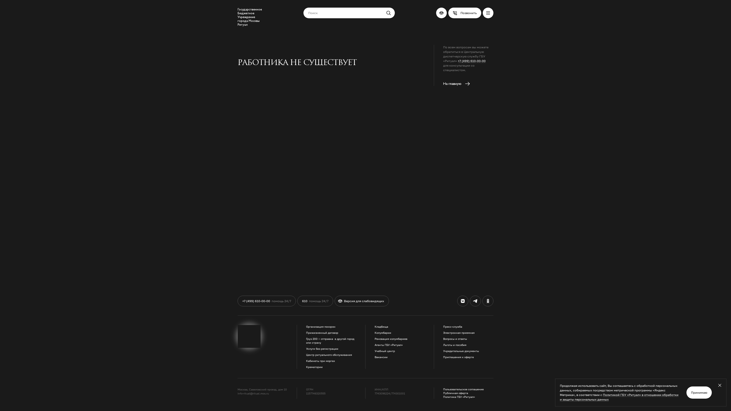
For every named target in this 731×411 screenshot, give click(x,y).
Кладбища (381, 326)
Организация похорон (320, 326)
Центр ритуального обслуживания (329, 354)
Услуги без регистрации (322, 348)
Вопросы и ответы (455, 338)
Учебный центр (385, 351)
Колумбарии (383, 332)
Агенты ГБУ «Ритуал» (389, 344)
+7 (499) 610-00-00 (472, 61)
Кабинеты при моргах (320, 360)
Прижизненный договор (322, 332)
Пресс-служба (452, 326)
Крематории (314, 367)
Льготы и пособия (454, 344)
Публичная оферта (455, 393)
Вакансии (381, 357)
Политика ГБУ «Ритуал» (459, 396)
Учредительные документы (461, 351)
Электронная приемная (459, 332)
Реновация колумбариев (391, 338)
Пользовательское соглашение (463, 389)
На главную (452, 83)
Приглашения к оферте (458, 357)
